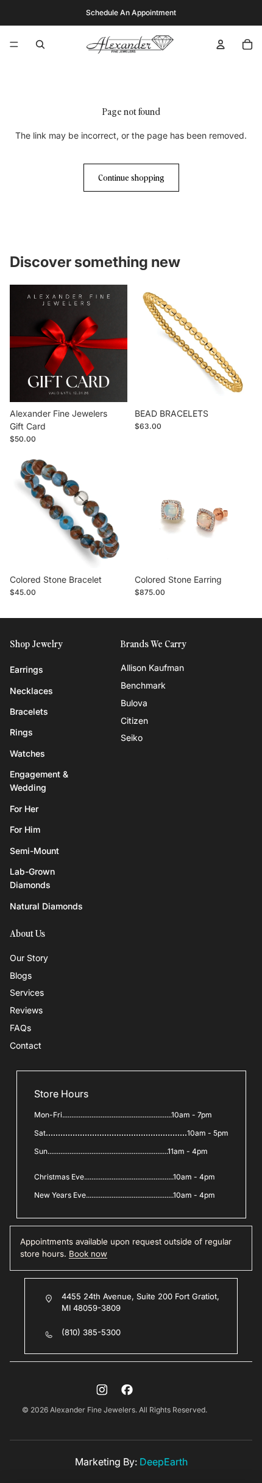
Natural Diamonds (46, 906)
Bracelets (29, 711)
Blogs (21, 975)
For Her (24, 809)
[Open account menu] (220, 44)
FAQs (20, 1028)
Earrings (26, 669)
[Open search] (40, 44)
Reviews (26, 1010)
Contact (25, 1045)
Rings (21, 732)
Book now (88, 1254)
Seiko (132, 737)
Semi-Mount (34, 851)
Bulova (134, 703)
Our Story (29, 958)
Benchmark (143, 685)
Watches (27, 753)
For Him (25, 829)
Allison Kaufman (152, 667)
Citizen (134, 720)
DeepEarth (164, 1462)
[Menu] (14, 44)
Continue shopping (131, 177)
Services (27, 992)
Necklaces (31, 691)
